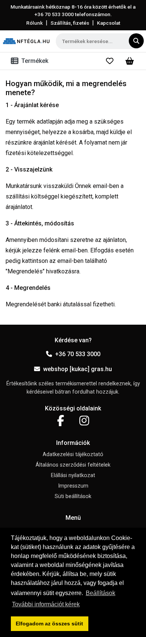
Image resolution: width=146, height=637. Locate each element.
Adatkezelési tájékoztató (73, 454)
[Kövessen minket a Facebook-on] (60, 421)
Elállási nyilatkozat (73, 475)
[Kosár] (129, 61)
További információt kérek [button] (46, 604)
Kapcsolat (108, 23)
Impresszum (73, 486)
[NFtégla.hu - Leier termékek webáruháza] (26, 41)
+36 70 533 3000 (77, 354)
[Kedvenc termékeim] (109, 61)
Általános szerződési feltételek (73, 465)
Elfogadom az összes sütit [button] (49, 624)
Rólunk (34, 23)
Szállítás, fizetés (70, 23)
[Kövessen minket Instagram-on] (84, 421)
